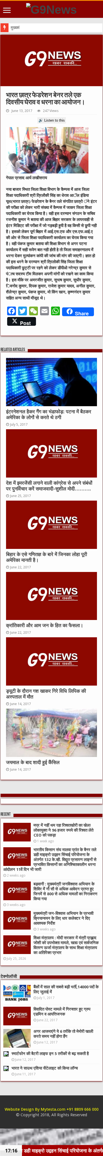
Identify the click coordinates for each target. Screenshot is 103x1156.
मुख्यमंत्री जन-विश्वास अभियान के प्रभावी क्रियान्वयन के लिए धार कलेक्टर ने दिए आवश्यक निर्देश (63, 918)
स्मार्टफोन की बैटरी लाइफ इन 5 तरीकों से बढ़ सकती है (50, 1053)
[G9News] (51, 8)
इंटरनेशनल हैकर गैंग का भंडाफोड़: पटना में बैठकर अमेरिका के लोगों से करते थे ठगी (48, 414)
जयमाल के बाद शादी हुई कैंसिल (33, 762)
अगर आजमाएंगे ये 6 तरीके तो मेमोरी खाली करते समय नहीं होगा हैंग (63, 1034)
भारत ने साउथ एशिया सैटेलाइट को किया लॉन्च (45, 1068)
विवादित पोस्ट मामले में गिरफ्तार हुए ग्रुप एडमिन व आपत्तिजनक (62, 1012)
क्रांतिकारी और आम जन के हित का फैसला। (44, 625)
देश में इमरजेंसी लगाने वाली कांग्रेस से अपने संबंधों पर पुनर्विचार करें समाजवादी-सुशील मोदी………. (49, 486)
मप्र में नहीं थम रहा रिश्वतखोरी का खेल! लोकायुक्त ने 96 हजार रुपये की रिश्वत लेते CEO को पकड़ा (63, 830)
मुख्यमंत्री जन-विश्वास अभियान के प (36, 28)
